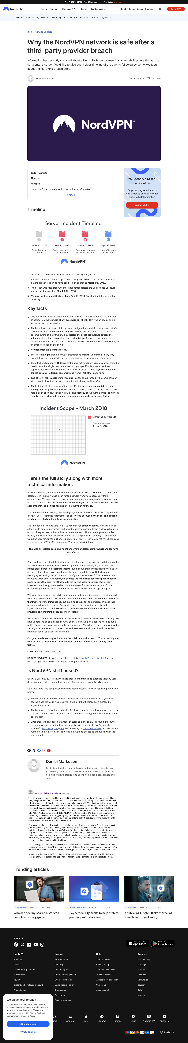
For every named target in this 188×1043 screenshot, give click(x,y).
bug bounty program (53, 728)
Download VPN (69, 9)
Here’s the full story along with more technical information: (61, 189)
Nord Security (152, 959)
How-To (44, 17)
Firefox (117, 1021)
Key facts (35, 183)
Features (53, 9)
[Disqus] (73, 823)
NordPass (150, 969)
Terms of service (112, 974)
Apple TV (164, 1021)
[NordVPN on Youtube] (49, 750)
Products (149, 9)
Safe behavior (20, 907)
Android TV (149, 1021)
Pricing (44, 9)
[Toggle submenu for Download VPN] (78, 9)
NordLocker (151, 974)
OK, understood (28, 1024)
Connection (19, 17)
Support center (103, 959)
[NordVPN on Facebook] (39, 750)
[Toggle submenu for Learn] (88, 9)
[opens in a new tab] (16, 944)
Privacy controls (28, 1031)
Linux (55, 1021)
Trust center (60, 990)
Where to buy (20, 990)
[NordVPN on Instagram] (44, 750)
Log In (124, 9)
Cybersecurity (32, 17)
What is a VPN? (62, 959)
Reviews (17, 980)
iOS (86, 1021)
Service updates (43, 31)
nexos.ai (150, 995)
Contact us (101, 985)
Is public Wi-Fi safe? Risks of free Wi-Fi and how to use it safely (148, 915)
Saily (148, 990)
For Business (97, 9)
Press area (60, 995)
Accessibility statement (107, 980)
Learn (83, 9)
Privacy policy (111, 964)
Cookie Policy (29, 1016)
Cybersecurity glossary (65, 974)
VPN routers (19, 974)
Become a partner (63, 1000)
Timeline (35, 178)
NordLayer (150, 964)
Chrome (102, 1021)
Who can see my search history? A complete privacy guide (36, 915)
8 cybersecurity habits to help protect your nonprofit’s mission (93, 915)
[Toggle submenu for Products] (155, 9)
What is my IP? (62, 969)
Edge (133, 1021)
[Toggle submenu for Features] (59, 9)
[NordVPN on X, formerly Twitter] (34, 750)
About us (18, 959)
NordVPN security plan (92, 658)
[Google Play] (162, 943)
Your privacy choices (105, 969)
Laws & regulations (59, 17)
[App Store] (137, 943)
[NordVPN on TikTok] (29, 750)
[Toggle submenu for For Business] (104, 9)
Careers (26, 964)
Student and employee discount (28, 985)
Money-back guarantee (24, 969)
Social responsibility (64, 985)
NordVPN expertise (79, 17)
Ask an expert (102, 990)
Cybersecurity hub (63, 980)
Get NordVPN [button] (176, 9)
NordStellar (151, 979)
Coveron (149, 985)
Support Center (136, 9)
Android (70, 1021)
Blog (29, 31)
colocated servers (92, 728)
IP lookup (59, 964)
